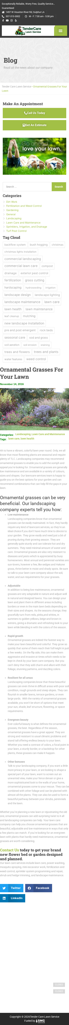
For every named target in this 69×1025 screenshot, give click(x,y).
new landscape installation (24, 323)
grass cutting (34, 280)
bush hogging (39, 244)
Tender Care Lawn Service (16, 86)
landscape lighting (47, 295)
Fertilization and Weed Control (24, 205)
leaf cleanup (11, 316)
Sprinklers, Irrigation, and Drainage (26, 226)
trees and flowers (17, 352)
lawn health (27, 438)
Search (59, 186)
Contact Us (9, 850)
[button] (60, 31)
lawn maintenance (39, 309)
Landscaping (23, 434)
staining (45, 344)
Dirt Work (11, 201)
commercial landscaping (22, 259)
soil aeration (11, 344)
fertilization (12, 280)
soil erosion (30, 344)
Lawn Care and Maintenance (48, 434)
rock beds (46, 330)
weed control (36, 359)
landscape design (17, 295)
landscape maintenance (22, 302)
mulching (29, 316)
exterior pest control (34, 273)
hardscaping (13, 287)
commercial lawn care (21, 266)
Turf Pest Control (16, 230)
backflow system (15, 244)
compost (47, 266)
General (10, 214)
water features (13, 359)
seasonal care (14, 337)
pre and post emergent (20, 330)
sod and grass (38, 337)
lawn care (14, 438)
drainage (10, 273)
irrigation (50, 287)
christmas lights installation (20, 251)
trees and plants (46, 352)
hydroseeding (33, 287)
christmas (57, 244)
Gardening (12, 210)
